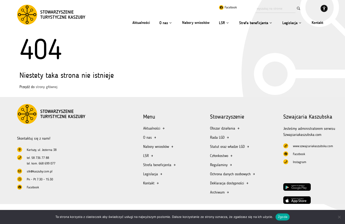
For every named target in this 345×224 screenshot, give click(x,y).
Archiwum (217, 192)
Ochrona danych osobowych (230, 174)
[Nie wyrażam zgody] (339, 217)
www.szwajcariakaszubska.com (313, 146)
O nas (163, 23)
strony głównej (47, 87)
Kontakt (317, 22)
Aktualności (141, 22)
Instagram (299, 162)
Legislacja (290, 23)
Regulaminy (219, 165)
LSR (222, 23)
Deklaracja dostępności (227, 183)
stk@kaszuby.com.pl (39, 171)
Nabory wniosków (196, 22)
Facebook (230, 7)
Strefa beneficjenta (253, 23)
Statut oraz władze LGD (227, 146)
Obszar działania (222, 128)
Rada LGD (217, 137)
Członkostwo (219, 155)
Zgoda (282, 217)
